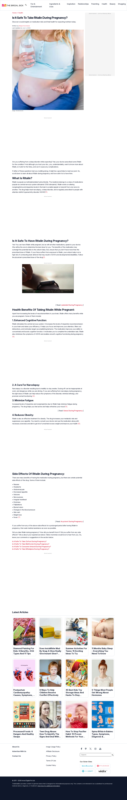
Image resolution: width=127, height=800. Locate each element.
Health (104, 4)
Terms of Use (51, 761)
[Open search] (26, 5)
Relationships (83, 4)
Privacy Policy (51, 756)
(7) (19, 517)
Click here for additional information (49, 786)
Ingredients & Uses (54, 5)
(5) (66, 407)
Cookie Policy (51, 765)
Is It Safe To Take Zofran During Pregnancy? (29, 541)
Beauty (112, 4)
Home (14, 13)
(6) (79, 424)
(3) (13, 337)
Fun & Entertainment (36, 5)
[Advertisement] (48, 134)
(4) (33, 396)
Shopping (122, 4)
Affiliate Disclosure (52, 751)
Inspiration (71, 4)
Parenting (95, 4)
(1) (46, 192)
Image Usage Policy (53, 747)
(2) (44, 257)
